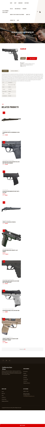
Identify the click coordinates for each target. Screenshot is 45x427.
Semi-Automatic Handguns (11, 160)
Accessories (25, 371)
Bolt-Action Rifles (4, 130)
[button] (16, 50)
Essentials (25, 377)
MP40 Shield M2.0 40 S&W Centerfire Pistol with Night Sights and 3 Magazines (11, 162)
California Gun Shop (9, 407)
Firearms (26, 63)
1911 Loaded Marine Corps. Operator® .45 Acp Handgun (10, 251)
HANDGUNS (29, 63)
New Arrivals (6, 189)
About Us (3, 393)
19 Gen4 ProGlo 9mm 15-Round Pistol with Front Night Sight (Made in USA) (11, 281)
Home (13, 35)
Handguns (6, 160)
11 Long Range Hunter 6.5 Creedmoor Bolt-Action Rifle (11, 133)
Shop (16, 35)
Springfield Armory (10, 248)
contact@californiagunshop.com (28, 396)
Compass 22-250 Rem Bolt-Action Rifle (9, 222)
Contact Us (25, 381)
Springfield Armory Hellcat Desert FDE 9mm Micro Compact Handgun (10, 339)
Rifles (9, 130)
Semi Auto (33, 63)
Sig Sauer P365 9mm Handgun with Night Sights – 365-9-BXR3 (11, 192)
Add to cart (10, 121)
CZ (24, 63)
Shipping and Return (26, 383)
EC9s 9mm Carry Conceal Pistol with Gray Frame (11, 310)
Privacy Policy (25, 379)
